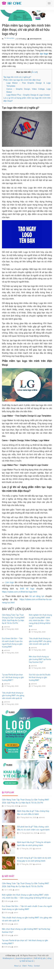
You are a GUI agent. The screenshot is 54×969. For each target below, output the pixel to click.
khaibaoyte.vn (8, 958)
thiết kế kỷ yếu (40, 958)
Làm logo (9, 582)
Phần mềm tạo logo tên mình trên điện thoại (21, 79)
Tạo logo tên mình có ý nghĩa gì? (17, 76)
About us (17, 965)
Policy (30, 965)
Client (24, 965)
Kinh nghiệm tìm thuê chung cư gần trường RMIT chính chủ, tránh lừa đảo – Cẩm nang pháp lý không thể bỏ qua (40, 620)
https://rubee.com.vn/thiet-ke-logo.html (19, 591)
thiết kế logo (27, 588)
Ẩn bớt (34, 72)
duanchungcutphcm (24, 958)
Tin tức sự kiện (9, 38)
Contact (37, 965)
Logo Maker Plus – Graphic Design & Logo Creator (28, 94)
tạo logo (44, 53)
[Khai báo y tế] (12, 3)
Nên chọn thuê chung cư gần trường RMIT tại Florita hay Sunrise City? (40, 659)
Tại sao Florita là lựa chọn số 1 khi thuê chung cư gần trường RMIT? (13, 677)
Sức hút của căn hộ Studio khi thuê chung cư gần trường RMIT (39, 677)
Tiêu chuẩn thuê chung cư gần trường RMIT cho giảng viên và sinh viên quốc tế (40, 641)
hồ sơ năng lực (36, 596)
